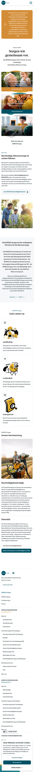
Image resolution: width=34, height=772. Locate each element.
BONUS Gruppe (6, 592)
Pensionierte (6, 627)
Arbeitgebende (7, 620)
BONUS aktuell (5, 597)
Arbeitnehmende (8, 623)
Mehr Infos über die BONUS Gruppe (17, 142)
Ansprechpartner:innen (9, 666)
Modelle (5, 638)
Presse (3, 604)
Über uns (4, 674)
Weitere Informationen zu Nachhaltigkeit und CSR (16, 550)
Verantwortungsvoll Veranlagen (10, 631)
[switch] (5, 731)
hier (18, 36)
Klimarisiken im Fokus (9, 655)
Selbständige (7, 690)
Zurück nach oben (8, 585)
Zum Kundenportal (5, 612)
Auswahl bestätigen (17, 757)
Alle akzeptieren (17, 762)
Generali (12, 297)
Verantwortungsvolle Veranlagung (13, 634)
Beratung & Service (7, 663)
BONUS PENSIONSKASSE (9, 610)
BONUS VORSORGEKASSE (9, 680)
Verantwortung (5, 600)
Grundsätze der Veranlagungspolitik (13, 641)
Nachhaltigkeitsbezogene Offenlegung (14, 659)
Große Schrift (12, 731)
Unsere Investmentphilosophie (12, 645)
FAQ (4, 670)
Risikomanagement (8, 652)
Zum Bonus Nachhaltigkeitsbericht (12, 546)
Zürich (20, 297)
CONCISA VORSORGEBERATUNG (11, 736)
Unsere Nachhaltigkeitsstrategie (12, 648)
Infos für (3, 616)
